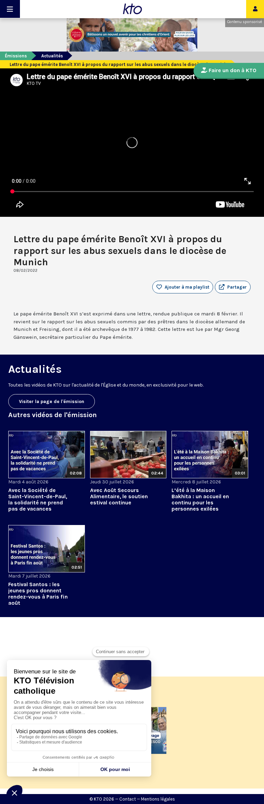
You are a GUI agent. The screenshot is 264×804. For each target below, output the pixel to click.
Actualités (52, 55)
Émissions (16, 55)
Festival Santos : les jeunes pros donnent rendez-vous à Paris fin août (38, 593)
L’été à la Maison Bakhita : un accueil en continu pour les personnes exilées (200, 499)
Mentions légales (158, 799)
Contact (127, 799)
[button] (233, 287)
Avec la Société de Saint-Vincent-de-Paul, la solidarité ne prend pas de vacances (37, 499)
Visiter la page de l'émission (51, 401)
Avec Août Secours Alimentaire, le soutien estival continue (119, 496)
